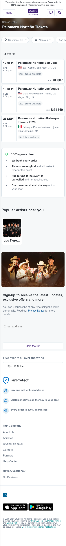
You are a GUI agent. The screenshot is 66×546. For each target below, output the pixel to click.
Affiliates (8, 437)
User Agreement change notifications (39, 526)
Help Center (10, 461)
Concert (6, 21)
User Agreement (38, 520)
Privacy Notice (36, 310)
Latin (14, 21)
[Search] (59, 12)
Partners (8, 455)
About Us (8, 432)
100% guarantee (22, 154)
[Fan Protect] (16, 380)
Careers (8, 449)
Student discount (13, 443)
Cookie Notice (13, 522)
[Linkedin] (5, 495)
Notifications (10, 477)
